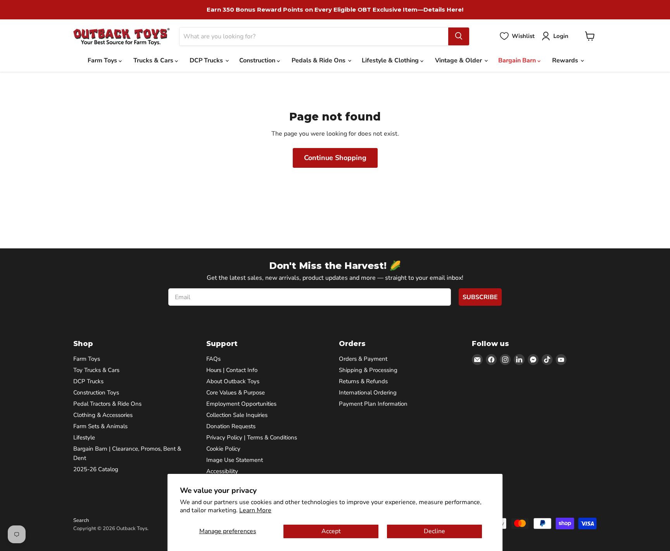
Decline (434, 531)
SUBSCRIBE (480, 297)
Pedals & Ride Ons (319, 60)
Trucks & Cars (154, 60)
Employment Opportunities (241, 404)
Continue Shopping (335, 157)
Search (81, 520)
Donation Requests (231, 426)
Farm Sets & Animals (100, 426)
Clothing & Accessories (103, 415)
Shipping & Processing (368, 370)
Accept (331, 531)
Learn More (255, 510)
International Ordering (368, 392)
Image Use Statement (234, 460)
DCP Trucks (207, 60)
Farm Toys (103, 60)
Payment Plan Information (373, 404)
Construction (258, 60)
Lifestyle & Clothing (391, 60)
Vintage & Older (459, 60)
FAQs (213, 359)
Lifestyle (84, 437)
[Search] (458, 36)
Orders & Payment (363, 359)
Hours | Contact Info (231, 370)
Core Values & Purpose (235, 392)
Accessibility (222, 471)
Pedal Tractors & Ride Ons (107, 404)
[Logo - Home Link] (121, 36)
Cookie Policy (223, 449)
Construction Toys (96, 392)
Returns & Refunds (363, 381)
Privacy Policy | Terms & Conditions (251, 437)
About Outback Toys (232, 381)
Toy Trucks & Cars (96, 370)
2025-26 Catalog (95, 469)
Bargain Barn (517, 60)
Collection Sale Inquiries (237, 415)
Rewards (566, 60)
